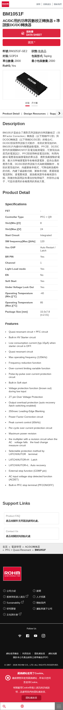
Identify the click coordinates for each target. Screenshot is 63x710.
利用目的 (26, 654)
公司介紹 (11, 591)
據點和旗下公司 (44, 608)
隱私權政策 (39, 654)
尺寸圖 (34, 103)
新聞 (38, 4)
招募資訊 (47, 4)
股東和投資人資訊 (16, 597)
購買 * (31, 42)
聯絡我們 (58, 4)
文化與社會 (12, 614)
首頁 (5, 546)
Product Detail (11, 113)
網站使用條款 (12, 654)
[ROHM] (6, 4)
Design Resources (35, 113)
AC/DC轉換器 (32, 546)
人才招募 (41, 597)
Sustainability (13, 602)
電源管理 (16, 546)
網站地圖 (52, 654)
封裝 (27, 103)
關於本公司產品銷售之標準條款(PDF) (30, 657)
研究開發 (11, 608)
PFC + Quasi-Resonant (18, 549)
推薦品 (42, 51)
